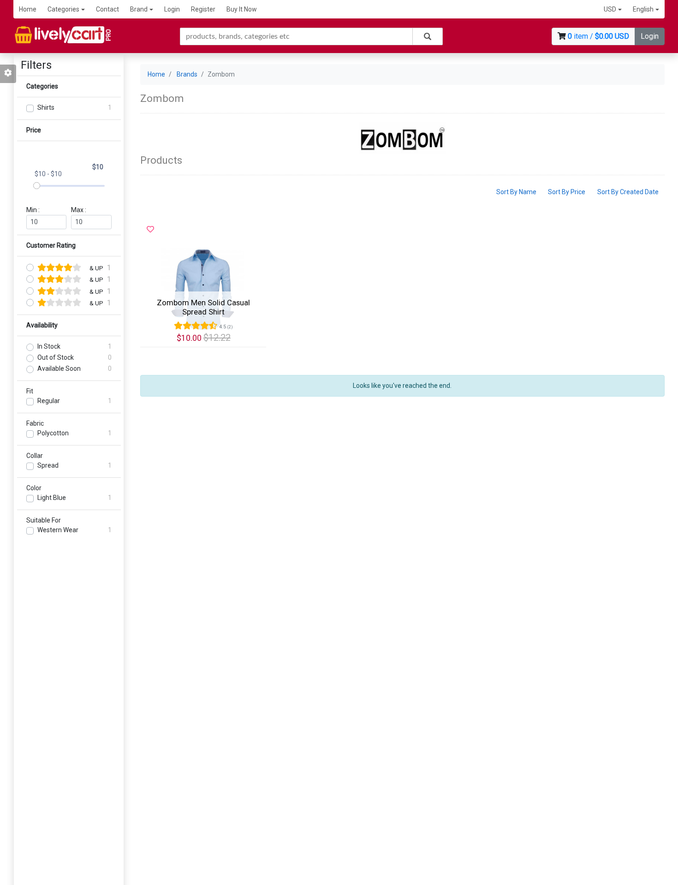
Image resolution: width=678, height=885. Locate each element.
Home (27, 9)
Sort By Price (566, 192)
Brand (139, 9)
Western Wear (57, 530)
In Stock (48, 346)
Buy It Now (241, 9)
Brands (187, 74)
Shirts (45, 107)
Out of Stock (55, 357)
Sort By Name (516, 192)
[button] (612, 9)
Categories (63, 9)
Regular (48, 400)
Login (172, 9)
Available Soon (59, 368)
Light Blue (51, 497)
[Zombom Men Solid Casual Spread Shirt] (203, 289)
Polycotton (53, 433)
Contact (107, 9)
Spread (48, 465)
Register (203, 9)
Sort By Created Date (628, 192)
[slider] (36, 185)
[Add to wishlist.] (150, 229)
